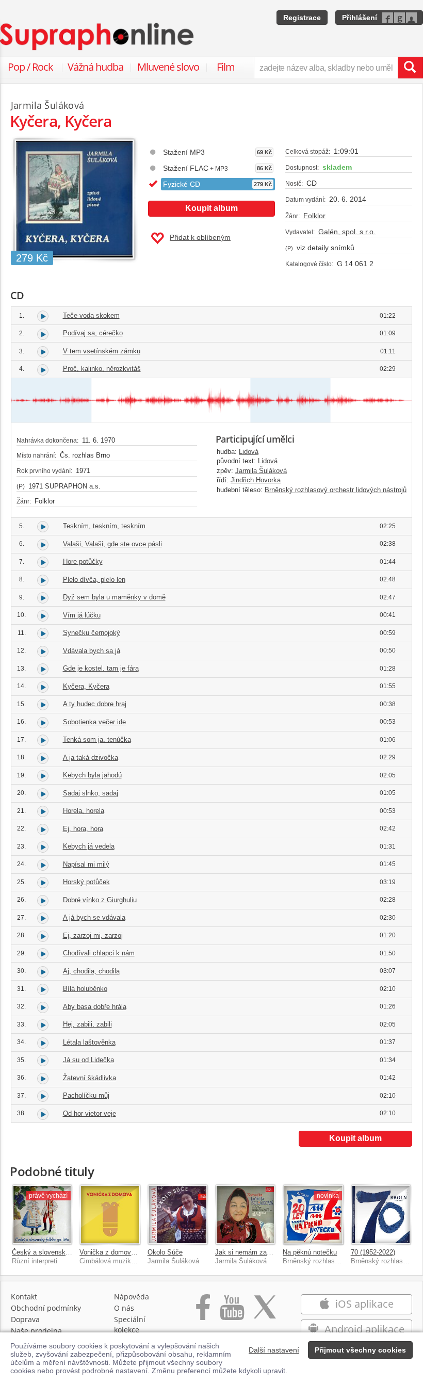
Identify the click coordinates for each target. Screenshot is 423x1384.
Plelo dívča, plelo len (94, 579)
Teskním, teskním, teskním (104, 526)
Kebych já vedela (89, 846)
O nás (124, 1308)
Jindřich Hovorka (256, 480)
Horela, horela (83, 811)
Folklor (314, 215)
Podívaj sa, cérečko (93, 333)
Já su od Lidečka (88, 1060)
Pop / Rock (30, 67)
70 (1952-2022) (373, 1252)
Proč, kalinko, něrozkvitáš (102, 368)
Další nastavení (274, 1350)
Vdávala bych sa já (91, 651)
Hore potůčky (83, 561)
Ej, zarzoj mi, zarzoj (93, 935)
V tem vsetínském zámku (101, 351)
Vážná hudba (95, 67)
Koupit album (211, 208)
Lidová (248, 451)
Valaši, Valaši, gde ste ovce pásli (112, 544)
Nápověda (131, 1296)
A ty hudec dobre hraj (94, 704)
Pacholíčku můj (86, 1095)
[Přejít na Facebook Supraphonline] (203, 1312)
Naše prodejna (36, 1331)
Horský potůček (86, 882)
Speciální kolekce (129, 1324)
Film (226, 67)
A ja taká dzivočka (90, 757)
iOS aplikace (363, 1304)
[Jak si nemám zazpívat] (245, 1214)
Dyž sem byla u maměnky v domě (114, 597)
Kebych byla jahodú (92, 775)
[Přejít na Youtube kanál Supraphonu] (232, 1312)
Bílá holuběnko (85, 988)
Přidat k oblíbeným (200, 237)
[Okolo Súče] (178, 1214)
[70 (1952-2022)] (381, 1214)
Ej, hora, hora (83, 829)
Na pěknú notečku (310, 1252)
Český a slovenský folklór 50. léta (62, 1252)
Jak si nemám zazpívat (250, 1252)
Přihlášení (359, 17)
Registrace (302, 17)
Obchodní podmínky (46, 1308)
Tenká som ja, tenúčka (97, 739)
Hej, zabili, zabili (87, 1024)
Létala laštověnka (89, 1042)
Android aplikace (363, 1329)
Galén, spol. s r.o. (347, 231)
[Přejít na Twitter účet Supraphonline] (265, 1312)
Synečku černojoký (91, 633)
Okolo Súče (165, 1252)
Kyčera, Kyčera (86, 686)
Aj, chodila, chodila (91, 971)
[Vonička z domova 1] (109, 1214)
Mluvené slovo (168, 67)
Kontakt (24, 1296)
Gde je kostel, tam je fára (101, 668)
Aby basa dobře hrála (94, 1007)
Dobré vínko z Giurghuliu (100, 900)
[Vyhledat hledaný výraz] (410, 67)
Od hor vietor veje (89, 1113)
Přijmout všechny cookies (360, 1350)
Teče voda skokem (91, 315)
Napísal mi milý (86, 864)
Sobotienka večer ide (94, 722)
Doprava (25, 1319)
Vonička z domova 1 (109, 1252)
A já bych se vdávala (94, 917)
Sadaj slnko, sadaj (90, 793)
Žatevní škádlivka (89, 1078)
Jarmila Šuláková (261, 471)
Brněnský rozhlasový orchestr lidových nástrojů (335, 490)
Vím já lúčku (82, 615)
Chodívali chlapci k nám (99, 953)
